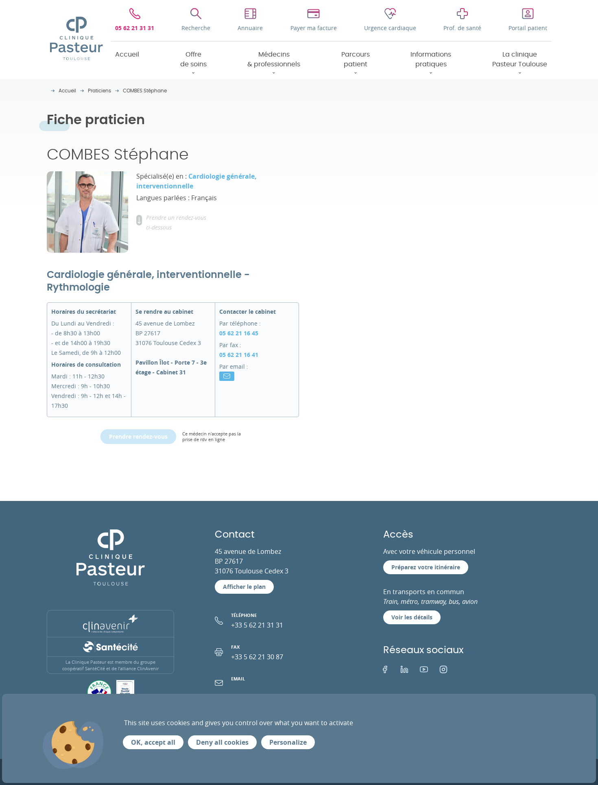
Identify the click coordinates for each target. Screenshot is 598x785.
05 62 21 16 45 (238, 333)
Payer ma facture (313, 28)
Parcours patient (355, 59)
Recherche (195, 28)
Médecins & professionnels (273, 59)
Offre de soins (193, 59)
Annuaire (250, 28)
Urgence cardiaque (390, 28)
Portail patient (528, 28)
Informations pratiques (430, 59)
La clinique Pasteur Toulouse (519, 59)
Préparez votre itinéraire (425, 567)
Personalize (288, 742)
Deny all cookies (222, 742)
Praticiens (99, 90)
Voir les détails (411, 617)
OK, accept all (153, 742)
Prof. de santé (462, 28)
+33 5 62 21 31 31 (257, 621)
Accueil (127, 54)
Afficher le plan (244, 586)
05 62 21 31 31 (134, 28)
